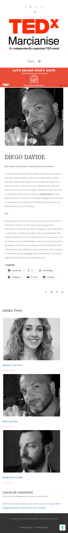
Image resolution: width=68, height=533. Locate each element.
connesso (19, 496)
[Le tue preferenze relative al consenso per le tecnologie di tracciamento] (62, 527)
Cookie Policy (42, 527)
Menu (31, 61)
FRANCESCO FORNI (12, 477)
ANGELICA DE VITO (12, 365)
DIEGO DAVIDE (10, 421)
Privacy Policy (26, 527)
